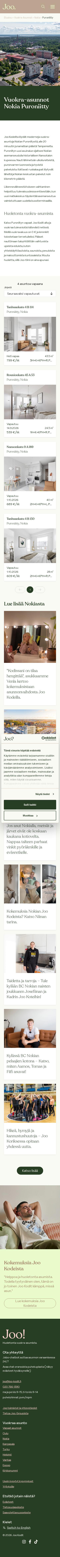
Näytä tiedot (43, 794)
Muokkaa (28, 815)
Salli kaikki (30, 804)
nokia (37, 17)
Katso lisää (30, 1170)
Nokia (6, 1438)
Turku (6, 1449)
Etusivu (8, 17)
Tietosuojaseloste (13, 1507)
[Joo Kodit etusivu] (9, 6)
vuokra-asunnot (23, 17)
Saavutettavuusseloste (17, 1512)
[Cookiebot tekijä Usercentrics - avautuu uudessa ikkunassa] (42, 739)
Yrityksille (8, 1486)
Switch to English (18, 1528)
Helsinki (7, 1454)
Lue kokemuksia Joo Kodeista (30, 1303)
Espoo (6, 1465)
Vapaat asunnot (12, 1428)
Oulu (5, 1433)
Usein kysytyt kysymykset (18, 1481)
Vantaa (7, 1460)
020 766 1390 (11, 1386)
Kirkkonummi (10, 1470)
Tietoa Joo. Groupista (15, 1413)
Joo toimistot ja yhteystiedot (20, 1408)
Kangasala (8, 1444)
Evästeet (8, 1502)
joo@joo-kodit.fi (12, 1381)
